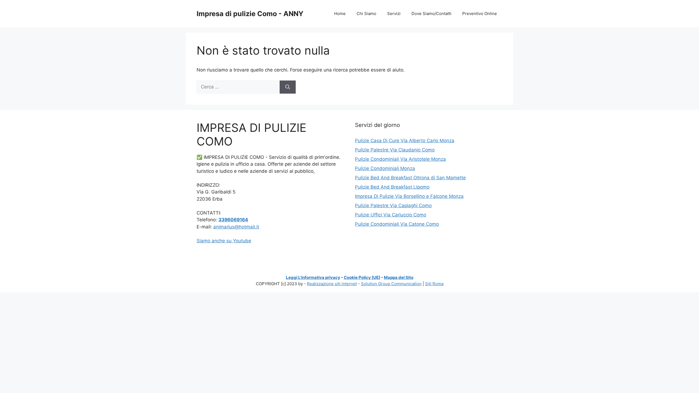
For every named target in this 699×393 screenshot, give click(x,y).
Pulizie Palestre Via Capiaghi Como (393, 205)
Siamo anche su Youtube (224, 240)
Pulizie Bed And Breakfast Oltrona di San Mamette (410, 177)
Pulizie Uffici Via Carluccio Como (390, 215)
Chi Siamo (366, 13)
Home (340, 13)
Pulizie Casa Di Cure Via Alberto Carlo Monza (404, 140)
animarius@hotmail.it (236, 227)
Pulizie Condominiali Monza (385, 168)
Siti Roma (434, 283)
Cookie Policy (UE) (362, 277)
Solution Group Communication (391, 283)
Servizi (394, 13)
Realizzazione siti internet (332, 283)
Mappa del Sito (398, 277)
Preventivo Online (479, 13)
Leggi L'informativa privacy (313, 277)
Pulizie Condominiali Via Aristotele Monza (400, 159)
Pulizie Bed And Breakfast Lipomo (392, 187)
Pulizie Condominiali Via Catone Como (397, 224)
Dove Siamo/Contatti (431, 13)
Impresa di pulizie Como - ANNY (250, 14)
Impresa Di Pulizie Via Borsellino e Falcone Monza (409, 196)
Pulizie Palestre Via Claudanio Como (395, 150)
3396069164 (233, 219)
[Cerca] (288, 87)
